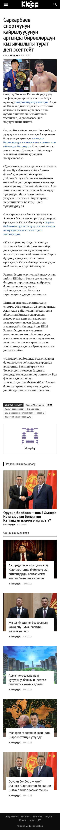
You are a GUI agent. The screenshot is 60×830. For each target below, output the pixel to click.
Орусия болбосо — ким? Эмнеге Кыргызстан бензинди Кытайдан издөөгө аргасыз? (29, 516)
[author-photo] (30, 443)
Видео (49, 816)
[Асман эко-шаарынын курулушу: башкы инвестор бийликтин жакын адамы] (30, 665)
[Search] (55, 4)
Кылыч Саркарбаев (14, 409)
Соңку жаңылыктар (16, 532)
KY (39, 820)
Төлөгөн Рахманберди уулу (18, 416)
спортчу (40, 413)
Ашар (32, 820)
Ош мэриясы (33, 409)
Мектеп (22, 820)
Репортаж (37, 816)
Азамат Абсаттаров (35, 405)
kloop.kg (14, 55)
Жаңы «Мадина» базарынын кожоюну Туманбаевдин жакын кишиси (28, 627)
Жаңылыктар (12, 816)
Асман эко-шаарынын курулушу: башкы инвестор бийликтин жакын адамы (27, 680)
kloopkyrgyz (9, 524)
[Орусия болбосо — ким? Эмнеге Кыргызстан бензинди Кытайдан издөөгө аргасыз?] (30, 489)
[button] (5, 4)
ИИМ (50, 405)
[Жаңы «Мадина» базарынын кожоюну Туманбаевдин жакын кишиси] (30, 612)
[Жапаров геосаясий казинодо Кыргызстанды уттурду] (30, 718)
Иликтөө (25, 816)
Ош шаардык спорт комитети (19, 413)
